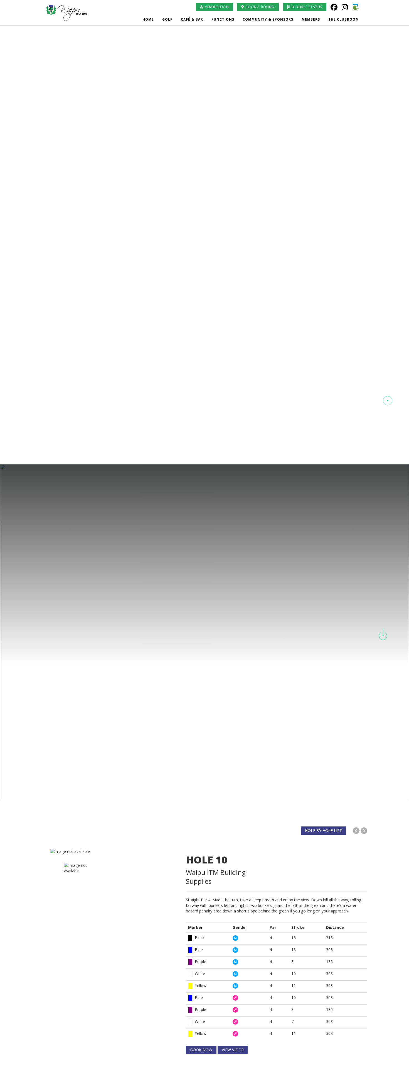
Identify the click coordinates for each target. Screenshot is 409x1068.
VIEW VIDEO (233, 1049)
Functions (222, 19)
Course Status (307, 6)
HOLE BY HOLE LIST (323, 830)
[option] (114, 851)
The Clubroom (343, 19)
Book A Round (260, 6)
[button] (387, 380)
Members (311, 19)
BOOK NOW (201, 1049)
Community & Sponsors (268, 19)
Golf (167, 19)
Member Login (216, 6)
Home (148, 19)
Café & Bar (192, 19)
